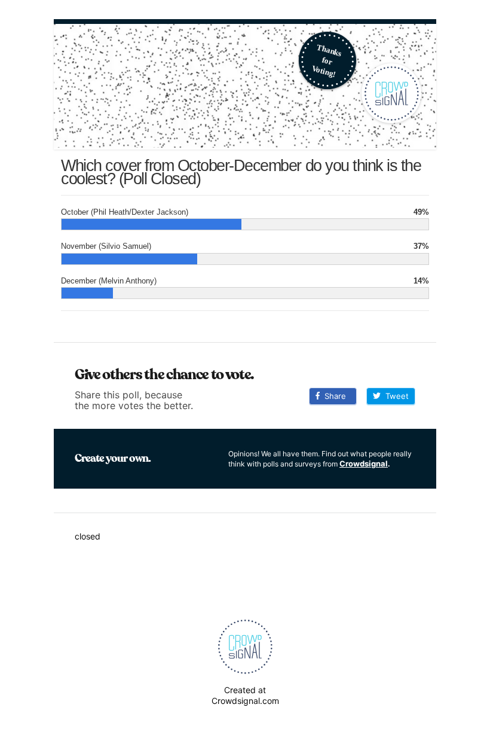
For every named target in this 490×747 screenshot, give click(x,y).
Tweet (395, 396)
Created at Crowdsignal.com (245, 695)
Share (333, 396)
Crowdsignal (363, 463)
